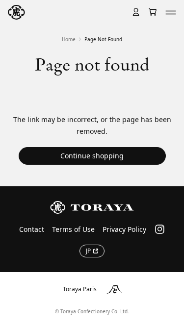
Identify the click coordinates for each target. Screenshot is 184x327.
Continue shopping (92, 155)
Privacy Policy (124, 229)
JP (88, 251)
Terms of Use (73, 229)
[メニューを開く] (170, 12)
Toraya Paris (80, 289)
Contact (31, 229)
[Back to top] (168, 166)
